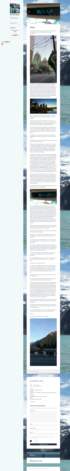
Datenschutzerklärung (13, 23)
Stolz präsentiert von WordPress (43, 468)
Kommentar (32, 410)
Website (31, 432)
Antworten (33, 401)
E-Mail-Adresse (33, 428)
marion (38, 371)
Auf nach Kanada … (14, 15)
